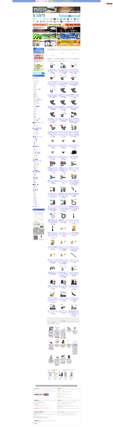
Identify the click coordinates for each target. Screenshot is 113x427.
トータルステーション (52, 55)
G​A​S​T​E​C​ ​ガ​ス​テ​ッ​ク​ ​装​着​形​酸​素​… (61, 377)
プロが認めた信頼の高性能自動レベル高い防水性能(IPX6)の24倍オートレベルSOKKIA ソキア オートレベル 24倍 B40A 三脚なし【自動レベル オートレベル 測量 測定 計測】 (53, 71)
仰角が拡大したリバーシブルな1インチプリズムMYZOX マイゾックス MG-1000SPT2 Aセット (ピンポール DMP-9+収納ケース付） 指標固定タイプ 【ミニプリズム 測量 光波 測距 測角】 (52, 261)
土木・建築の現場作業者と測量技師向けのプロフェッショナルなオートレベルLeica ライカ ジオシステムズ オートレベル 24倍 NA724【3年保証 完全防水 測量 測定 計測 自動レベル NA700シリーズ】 (74, 71)
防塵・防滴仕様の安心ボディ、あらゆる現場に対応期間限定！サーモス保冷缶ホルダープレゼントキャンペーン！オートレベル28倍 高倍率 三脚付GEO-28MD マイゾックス (63, 108)
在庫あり (59, 58)
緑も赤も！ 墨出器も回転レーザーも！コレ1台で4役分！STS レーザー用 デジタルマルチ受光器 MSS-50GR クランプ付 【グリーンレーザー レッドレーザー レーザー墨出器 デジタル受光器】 (53, 195)
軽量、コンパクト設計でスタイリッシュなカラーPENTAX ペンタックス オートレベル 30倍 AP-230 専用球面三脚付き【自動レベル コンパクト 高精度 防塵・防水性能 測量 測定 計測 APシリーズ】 (74, 83)
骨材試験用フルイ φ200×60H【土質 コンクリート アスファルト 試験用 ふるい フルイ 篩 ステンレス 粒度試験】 (57, 362)
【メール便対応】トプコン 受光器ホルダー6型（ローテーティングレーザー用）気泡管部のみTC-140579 (63, 360)
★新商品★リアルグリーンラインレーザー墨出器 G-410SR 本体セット (69, 361)
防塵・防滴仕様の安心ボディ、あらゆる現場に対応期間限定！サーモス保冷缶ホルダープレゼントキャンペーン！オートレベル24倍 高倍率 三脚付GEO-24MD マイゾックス (74, 96)
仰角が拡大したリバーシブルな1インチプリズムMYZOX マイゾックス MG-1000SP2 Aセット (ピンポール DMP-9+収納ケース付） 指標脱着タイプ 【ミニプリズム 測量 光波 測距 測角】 (63, 248)
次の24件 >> (64, 318)
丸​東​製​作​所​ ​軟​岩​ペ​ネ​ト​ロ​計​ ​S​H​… (55, 377)
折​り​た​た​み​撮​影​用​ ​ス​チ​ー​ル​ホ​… (50, 377)
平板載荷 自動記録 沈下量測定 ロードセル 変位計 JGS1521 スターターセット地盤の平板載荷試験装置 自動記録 (53, 273)
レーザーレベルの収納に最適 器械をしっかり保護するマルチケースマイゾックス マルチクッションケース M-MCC (74, 157)
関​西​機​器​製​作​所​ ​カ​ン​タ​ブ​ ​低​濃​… (66, 377)
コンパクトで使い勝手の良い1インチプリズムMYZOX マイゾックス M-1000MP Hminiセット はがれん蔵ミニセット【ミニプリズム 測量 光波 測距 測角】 (63, 234)
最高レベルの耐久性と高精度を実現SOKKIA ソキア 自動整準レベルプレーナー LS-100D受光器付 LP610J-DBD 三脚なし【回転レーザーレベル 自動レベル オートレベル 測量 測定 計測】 (63, 71)
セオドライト (73, 53)
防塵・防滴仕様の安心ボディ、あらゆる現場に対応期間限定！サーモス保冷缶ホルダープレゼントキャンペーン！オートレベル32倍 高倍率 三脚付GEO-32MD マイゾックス (52, 120)
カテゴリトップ (49, 49)
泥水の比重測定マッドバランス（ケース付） (69, 330)
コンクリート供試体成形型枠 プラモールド (57, 345)
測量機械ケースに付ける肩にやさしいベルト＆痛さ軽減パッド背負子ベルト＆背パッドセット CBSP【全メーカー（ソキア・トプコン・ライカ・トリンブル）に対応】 (74, 287)
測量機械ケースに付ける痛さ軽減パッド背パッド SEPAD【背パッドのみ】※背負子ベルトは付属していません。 (63, 286)
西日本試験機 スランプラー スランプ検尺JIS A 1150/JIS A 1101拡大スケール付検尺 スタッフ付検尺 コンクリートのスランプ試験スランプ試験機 (63, 334)
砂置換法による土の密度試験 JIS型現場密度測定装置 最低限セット (51, 361)
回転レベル (63, 53)
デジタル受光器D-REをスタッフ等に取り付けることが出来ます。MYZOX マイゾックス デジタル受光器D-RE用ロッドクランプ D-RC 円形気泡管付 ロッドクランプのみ (74, 299)
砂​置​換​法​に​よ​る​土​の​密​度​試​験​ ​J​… (71, 377)
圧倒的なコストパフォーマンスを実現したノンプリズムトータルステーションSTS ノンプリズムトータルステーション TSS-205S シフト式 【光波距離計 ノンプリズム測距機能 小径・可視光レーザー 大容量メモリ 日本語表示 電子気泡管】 (63, 208)
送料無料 (63, 58)
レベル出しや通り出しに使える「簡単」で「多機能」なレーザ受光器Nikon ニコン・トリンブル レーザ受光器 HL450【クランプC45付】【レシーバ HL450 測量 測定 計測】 (74, 274)
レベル (52, 53)
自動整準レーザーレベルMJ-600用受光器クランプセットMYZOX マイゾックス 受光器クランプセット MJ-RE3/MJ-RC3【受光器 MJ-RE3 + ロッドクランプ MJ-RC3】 (74, 169)
